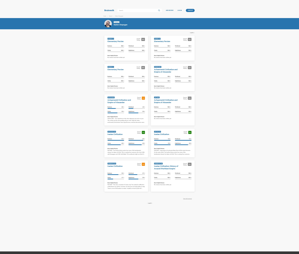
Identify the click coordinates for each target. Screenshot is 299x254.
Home (104, 16)
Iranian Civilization (115, 134)
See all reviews (187, 198)
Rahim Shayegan (119, 16)
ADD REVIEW (169, 10)
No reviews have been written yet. (116, 57)
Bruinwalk (109, 10)
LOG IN (180, 10)
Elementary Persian (116, 41)
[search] (137, 10)
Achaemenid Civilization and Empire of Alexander (166, 71)
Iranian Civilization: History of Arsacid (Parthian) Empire (166, 167)
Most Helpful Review (113, 55)
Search (110, 16)
